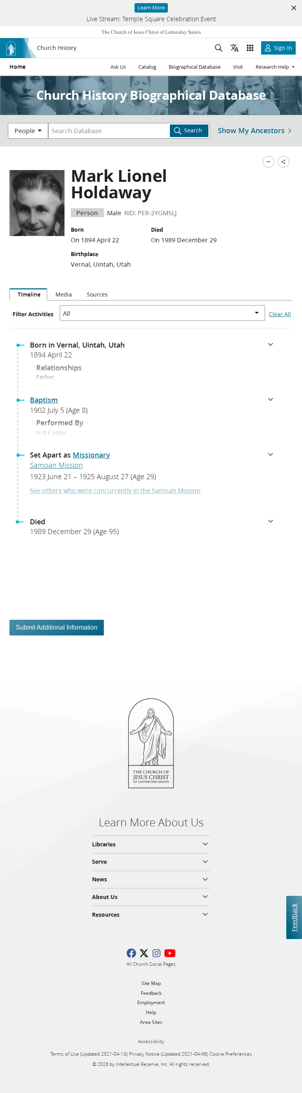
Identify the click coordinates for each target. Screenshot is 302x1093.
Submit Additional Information (57, 627)
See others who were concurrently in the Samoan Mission (115, 490)
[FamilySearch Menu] (268, 162)
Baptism (44, 400)
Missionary (91, 455)
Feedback (293, 917)
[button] (154, 352)
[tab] (28, 294)
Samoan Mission (56, 465)
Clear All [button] (280, 314)
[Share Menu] (283, 162)
